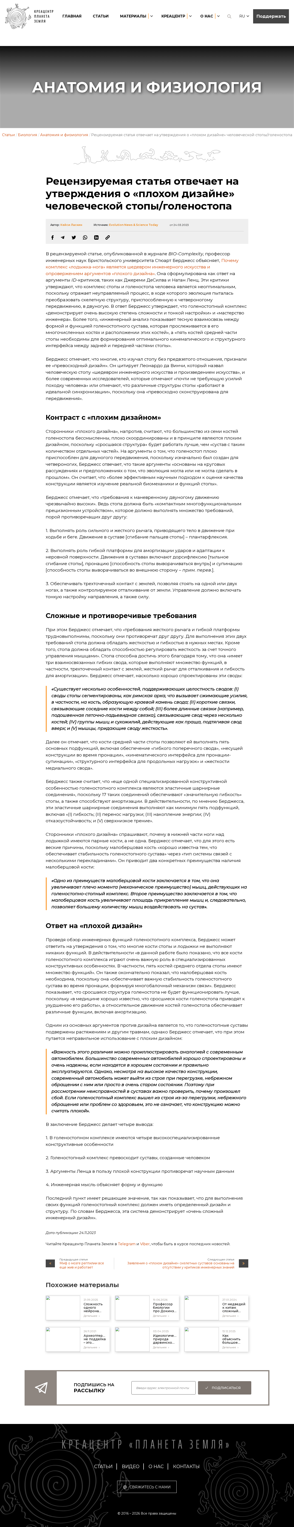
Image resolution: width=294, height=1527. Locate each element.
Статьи (101, 16)
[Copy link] (107, 237)
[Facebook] (52, 237)
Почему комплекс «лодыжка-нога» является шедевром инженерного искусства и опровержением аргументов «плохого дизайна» (142, 267)
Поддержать (271, 16)
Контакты (186, 1466)
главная (72, 16)
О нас (156, 1466)
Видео (130, 1466)
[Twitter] (74, 237)
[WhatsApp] (85, 237)
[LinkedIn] (96, 237)
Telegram (127, 1244)
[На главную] (31, 16)
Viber (145, 1244)
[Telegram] (62, 237)
